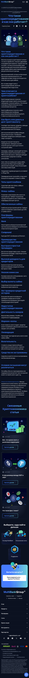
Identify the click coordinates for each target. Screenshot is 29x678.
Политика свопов (21, 657)
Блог (2, 11)
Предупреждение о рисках (8, 657)
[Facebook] (4, 638)
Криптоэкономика (8, 11)
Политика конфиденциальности (8, 649)
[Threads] (25, 638)
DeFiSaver (5, 200)
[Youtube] (20, 638)
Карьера (20, 598)
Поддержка (19, 596)
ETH (6, 153)
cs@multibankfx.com (14, 635)
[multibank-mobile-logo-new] (7, 2)
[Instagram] (12, 638)
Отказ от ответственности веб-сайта (11, 655)
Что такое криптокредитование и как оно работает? (19, 12)
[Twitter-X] (16, 638)
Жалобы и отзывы (12, 598)
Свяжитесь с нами (10, 596)
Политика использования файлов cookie (12, 651)
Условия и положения (7, 653)
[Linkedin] (8, 638)
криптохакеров (14, 317)
